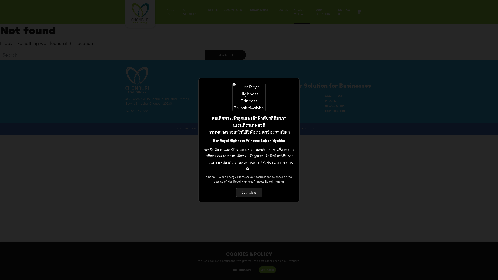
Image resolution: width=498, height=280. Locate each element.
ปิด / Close (249, 192)
